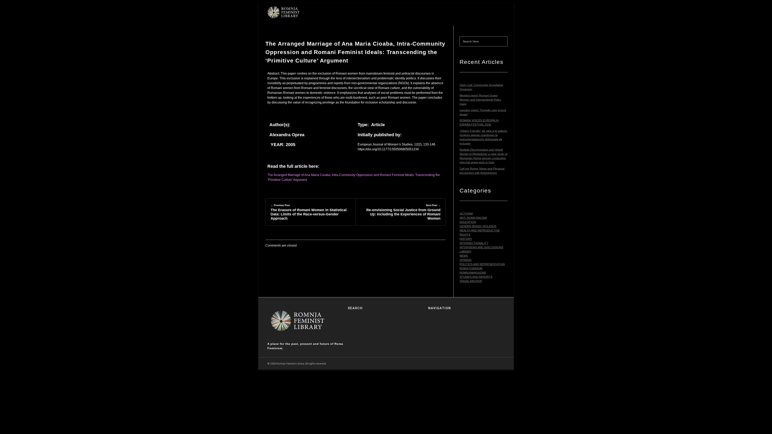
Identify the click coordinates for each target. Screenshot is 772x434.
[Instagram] (501, 363)
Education (468, 222)
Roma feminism (471, 268)
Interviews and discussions (481, 247)
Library (465, 251)
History (466, 239)
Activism (466, 213)
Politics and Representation (482, 264)
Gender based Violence (478, 226)
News (464, 255)
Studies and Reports (476, 276)
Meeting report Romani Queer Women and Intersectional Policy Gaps (480, 99)
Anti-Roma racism (473, 217)
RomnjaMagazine (473, 272)
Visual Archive (471, 281)
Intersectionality (474, 243)
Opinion (465, 260)
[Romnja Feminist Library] (283, 12)
